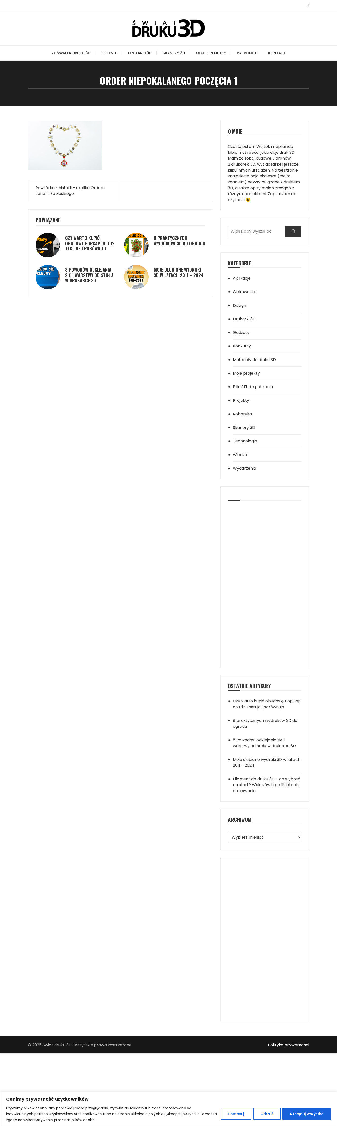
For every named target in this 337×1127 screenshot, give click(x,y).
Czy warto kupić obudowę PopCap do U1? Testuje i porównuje (90, 243)
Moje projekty (211, 53)
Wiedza (240, 455)
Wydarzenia (244, 468)
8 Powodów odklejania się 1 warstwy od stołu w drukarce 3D (89, 275)
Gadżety (241, 332)
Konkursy (242, 346)
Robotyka (242, 414)
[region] (168, 1109)
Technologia (245, 441)
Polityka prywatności (288, 1045)
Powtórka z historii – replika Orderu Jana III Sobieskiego (70, 190)
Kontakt (276, 53)
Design (239, 305)
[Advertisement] (264, 582)
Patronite (247, 53)
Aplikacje (242, 278)
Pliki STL (109, 53)
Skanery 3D (174, 53)
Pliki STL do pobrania (253, 387)
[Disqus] (120, 335)
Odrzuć (267, 1113)
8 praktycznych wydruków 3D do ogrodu (179, 241)
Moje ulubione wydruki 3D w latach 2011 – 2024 (179, 272)
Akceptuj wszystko (307, 1113)
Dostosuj (236, 1113)
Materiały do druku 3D (254, 360)
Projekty (241, 400)
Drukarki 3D (140, 53)
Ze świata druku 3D (71, 53)
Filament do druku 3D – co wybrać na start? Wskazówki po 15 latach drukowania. (266, 785)
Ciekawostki (245, 292)
